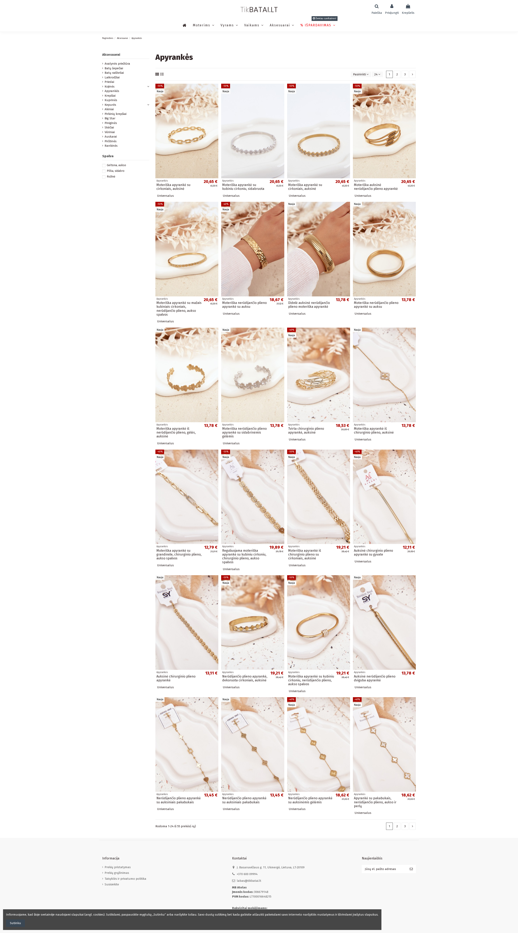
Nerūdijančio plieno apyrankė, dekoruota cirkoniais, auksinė (244, 678)
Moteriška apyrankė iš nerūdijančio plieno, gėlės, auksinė (176, 432)
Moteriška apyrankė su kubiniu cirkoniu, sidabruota (243, 187)
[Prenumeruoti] (411, 869)
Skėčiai (109, 127)
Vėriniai (110, 132)
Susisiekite (112, 884)
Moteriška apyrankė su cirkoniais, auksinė (173, 187)
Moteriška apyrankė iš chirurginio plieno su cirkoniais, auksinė (304, 554)
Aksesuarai (111, 54)
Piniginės (111, 123)
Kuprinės (111, 100)
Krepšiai (110, 95)
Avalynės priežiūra (117, 63)
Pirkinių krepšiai (115, 114)
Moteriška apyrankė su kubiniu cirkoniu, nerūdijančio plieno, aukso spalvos (311, 680)
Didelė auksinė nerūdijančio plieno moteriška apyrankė (309, 305)
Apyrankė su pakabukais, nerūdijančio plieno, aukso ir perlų (375, 802)
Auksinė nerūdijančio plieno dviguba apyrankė (374, 678)
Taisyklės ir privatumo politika (125, 879)
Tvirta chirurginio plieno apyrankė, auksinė (306, 430)
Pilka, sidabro (115, 171)
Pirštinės (111, 141)
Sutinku (15, 923)
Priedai (109, 82)
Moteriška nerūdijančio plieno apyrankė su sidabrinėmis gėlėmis (244, 432)
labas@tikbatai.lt (249, 881)
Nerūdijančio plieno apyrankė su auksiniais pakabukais (178, 800)
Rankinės (111, 145)
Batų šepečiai (114, 68)
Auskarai (111, 136)
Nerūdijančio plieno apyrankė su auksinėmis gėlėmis (310, 800)
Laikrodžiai (112, 77)
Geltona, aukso (116, 165)
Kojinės (110, 86)
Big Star (110, 118)
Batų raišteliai (114, 73)
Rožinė (111, 176)
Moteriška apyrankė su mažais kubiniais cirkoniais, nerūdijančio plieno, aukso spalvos (179, 308)
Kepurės (110, 105)
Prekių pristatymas (118, 867)
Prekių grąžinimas (117, 873)
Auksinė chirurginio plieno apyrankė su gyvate (373, 552)
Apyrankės (112, 91)
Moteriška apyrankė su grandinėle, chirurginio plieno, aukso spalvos (179, 554)
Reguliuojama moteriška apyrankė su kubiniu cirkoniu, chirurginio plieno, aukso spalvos (244, 556)
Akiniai (109, 109)
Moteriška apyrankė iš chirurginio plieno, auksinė (374, 430)
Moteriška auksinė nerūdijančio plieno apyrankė (376, 187)
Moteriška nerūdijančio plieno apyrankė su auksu (244, 305)
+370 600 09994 (247, 874)
